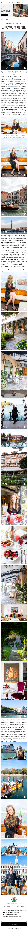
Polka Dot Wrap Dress (8, 135)
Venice (6, 19)
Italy (2, 19)
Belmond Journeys (11, 23)
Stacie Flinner (14, 2)
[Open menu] (1, 2)
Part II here (18, 72)
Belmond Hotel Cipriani (14, 86)
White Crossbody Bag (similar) (16, 137)
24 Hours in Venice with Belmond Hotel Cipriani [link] (11, 21)
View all (5, 14)
